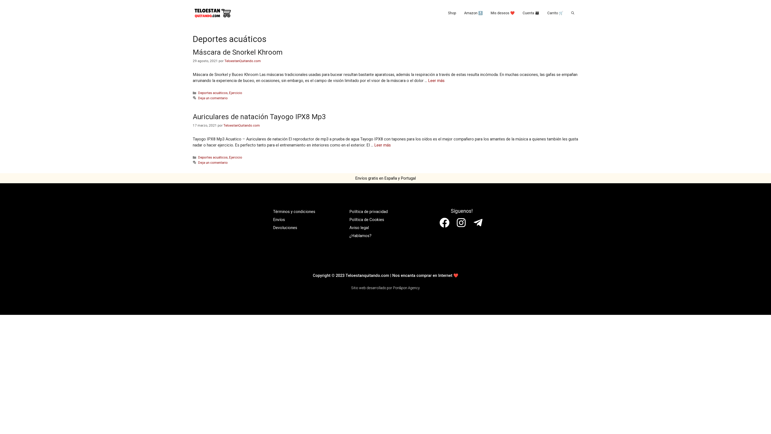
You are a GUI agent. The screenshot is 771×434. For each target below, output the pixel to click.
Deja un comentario (213, 98)
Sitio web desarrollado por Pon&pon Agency (385, 288)
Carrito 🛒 (555, 13)
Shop (452, 13)
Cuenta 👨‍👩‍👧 (531, 13)
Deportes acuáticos (213, 93)
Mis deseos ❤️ (503, 13)
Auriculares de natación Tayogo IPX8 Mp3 (259, 117)
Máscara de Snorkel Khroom (237, 52)
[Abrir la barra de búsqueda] (572, 13)
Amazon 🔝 (473, 13)
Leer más (436, 80)
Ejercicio (235, 93)
